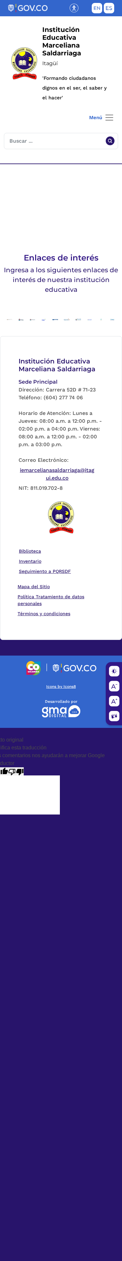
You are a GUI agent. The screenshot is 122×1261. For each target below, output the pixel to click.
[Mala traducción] (16, 771)
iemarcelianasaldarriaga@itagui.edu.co (57, 474)
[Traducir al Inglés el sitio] (97, 9)
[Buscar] (110, 141)
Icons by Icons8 (61, 686)
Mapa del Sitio (34, 586)
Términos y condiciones (44, 613)
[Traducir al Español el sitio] (109, 9)
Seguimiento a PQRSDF (46, 571)
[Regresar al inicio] (61, 518)
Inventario (31, 561)
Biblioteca (31, 551)
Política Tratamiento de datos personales (57, 600)
